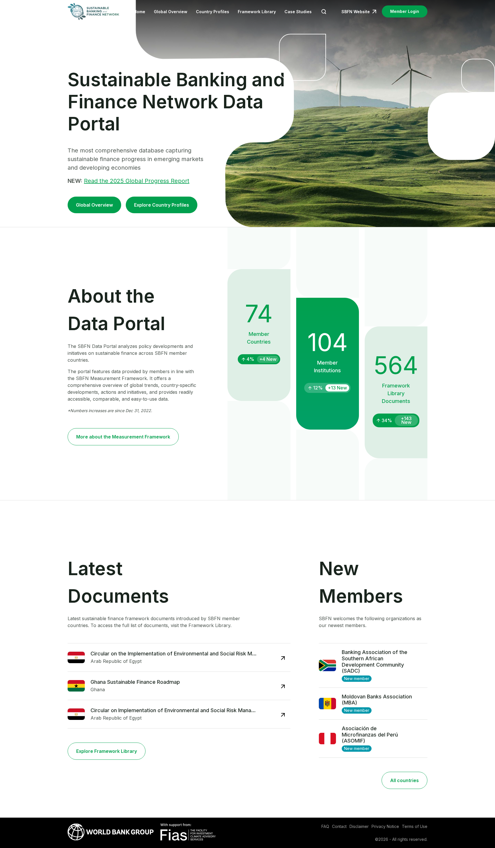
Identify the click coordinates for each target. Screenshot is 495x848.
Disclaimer (359, 826)
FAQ (325, 826)
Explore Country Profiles (161, 205)
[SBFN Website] (93, 11)
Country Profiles (212, 11)
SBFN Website (355, 11)
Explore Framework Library (106, 751)
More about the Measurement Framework (123, 437)
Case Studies (298, 11)
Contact (339, 826)
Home (139, 11)
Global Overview (170, 11)
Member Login (404, 11)
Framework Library (257, 11)
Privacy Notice (385, 826)
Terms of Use (414, 826)
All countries (404, 780)
